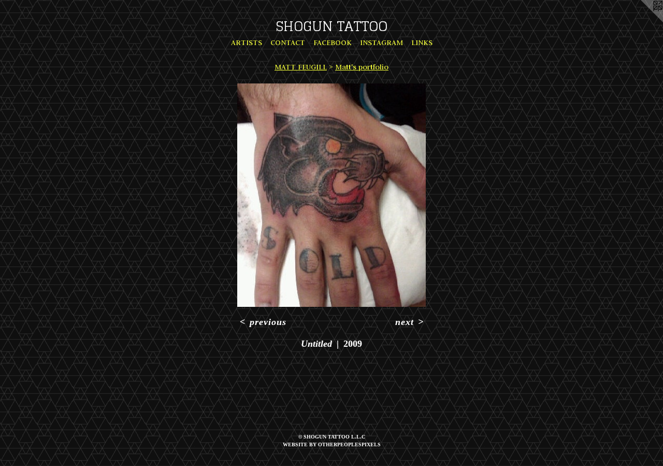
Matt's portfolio (361, 67)
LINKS (422, 42)
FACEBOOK (332, 42)
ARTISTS (246, 42)
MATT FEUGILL (301, 67)
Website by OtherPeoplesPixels (332, 444)
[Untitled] (331, 195)
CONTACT (287, 42)
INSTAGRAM (381, 42)
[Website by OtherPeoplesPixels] (642, 20)
